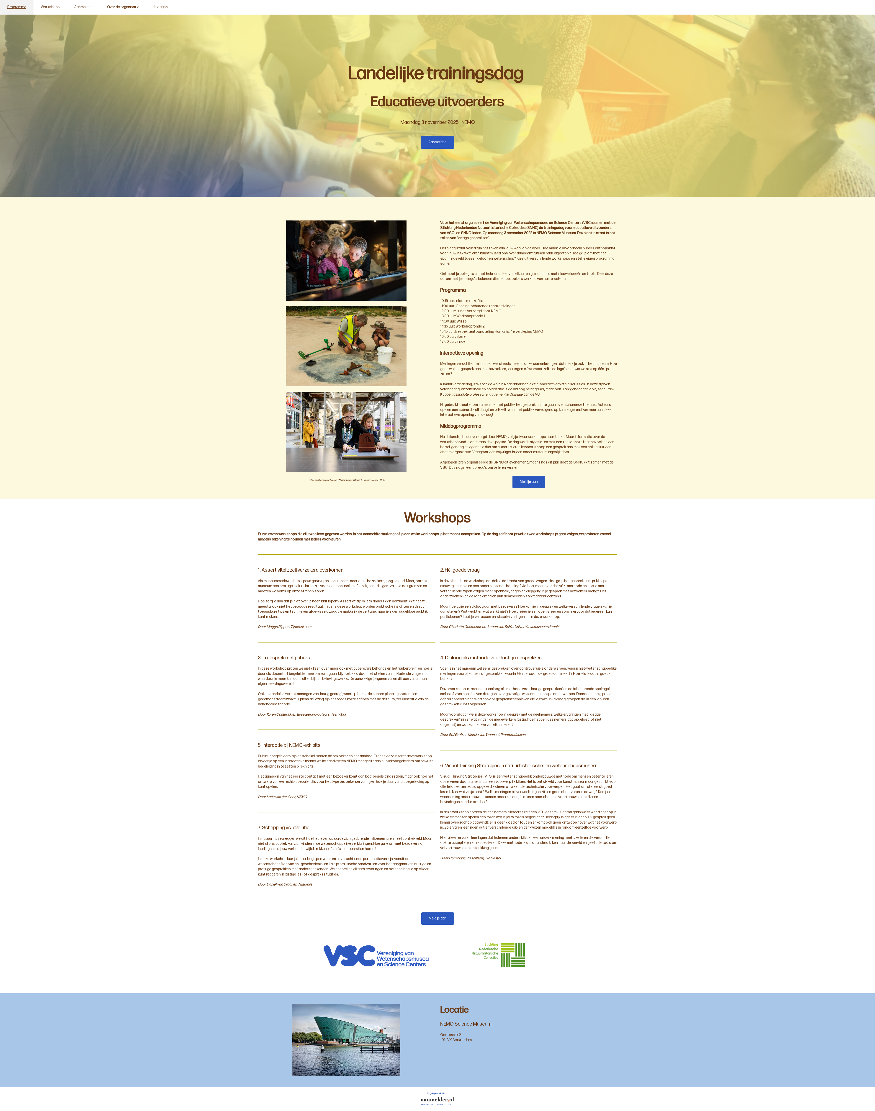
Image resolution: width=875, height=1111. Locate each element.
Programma (16, 7)
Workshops (50, 7)
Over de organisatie (123, 7)
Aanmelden (83, 7)
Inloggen (161, 7)
